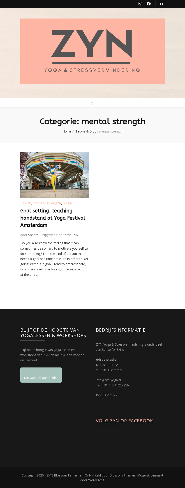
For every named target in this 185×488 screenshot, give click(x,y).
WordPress (96, 480)
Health (25, 203)
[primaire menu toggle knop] (92, 103)
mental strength (47, 203)
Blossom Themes (123, 475)
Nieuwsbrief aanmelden (41, 378)
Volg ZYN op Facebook (124, 421)
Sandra (33, 235)
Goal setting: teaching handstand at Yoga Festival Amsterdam (52, 218)
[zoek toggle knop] (161, 4)
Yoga (67, 203)
